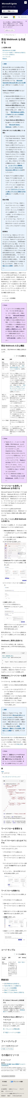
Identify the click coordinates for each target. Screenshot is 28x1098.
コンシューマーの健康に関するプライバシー (12, 1093)
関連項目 (4, 58)
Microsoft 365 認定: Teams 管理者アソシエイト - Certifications (13, 1064)
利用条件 (3, 1096)
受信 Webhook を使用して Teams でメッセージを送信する (15, 114)
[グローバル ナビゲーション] (1, 17)
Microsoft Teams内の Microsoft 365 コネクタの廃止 (14, 83)
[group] (14, 659)
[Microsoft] (14, 17)
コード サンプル (6, 56)
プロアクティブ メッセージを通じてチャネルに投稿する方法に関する (15, 191)
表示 (19, 962)
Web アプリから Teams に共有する (14, 992)
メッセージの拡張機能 (10, 988)
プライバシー (8, 1091)
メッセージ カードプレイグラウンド (17, 389)
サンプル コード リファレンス (10, 777)
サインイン (24, 17)
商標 (8, 1096)
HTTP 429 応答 (11, 338)
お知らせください (9, 30)
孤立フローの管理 (8, 266)
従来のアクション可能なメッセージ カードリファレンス (17, 386)
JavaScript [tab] (6, 773)
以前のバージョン (13, 1089)
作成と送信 (19, 744)
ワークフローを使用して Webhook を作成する (13, 52)
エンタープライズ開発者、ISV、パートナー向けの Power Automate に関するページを (14, 168)
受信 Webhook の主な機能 (9, 50)
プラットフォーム (9, 35)
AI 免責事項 (4, 1089)
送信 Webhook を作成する (11, 983)
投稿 (2, 1091)
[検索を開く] (19, 17)
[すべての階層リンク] (2, 35)
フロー (16, 469)
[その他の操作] (25, 35)
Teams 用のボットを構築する (12, 986)
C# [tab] (2, 773)
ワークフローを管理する (8, 54)
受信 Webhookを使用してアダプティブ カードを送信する (18, 367)
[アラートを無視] (25, 2)
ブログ (21, 1089)
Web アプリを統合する (10, 990)
